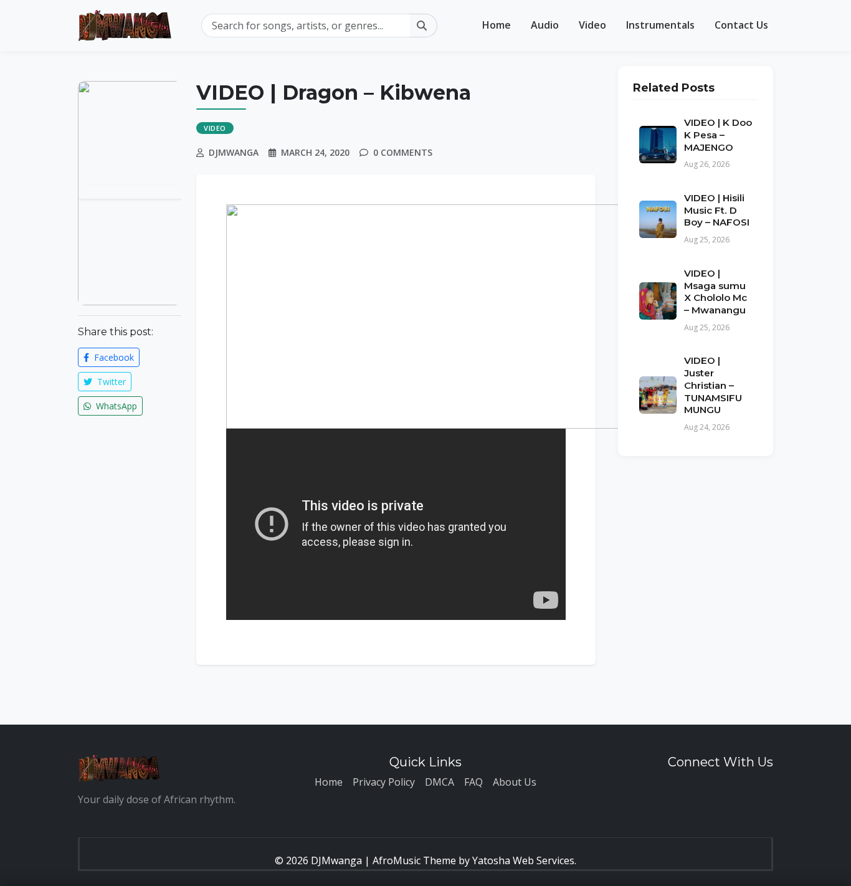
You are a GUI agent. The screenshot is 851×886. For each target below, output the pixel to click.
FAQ (473, 782)
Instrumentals (660, 25)
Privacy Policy (384, 782)
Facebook (113, 357)
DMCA (439, 782)
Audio (545, 25)
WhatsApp (115, 406)
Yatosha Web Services (523, 860)
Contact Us (741, 25)
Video (592, 25)
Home (496, 25)
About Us (514, 782)
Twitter (110, 382)
